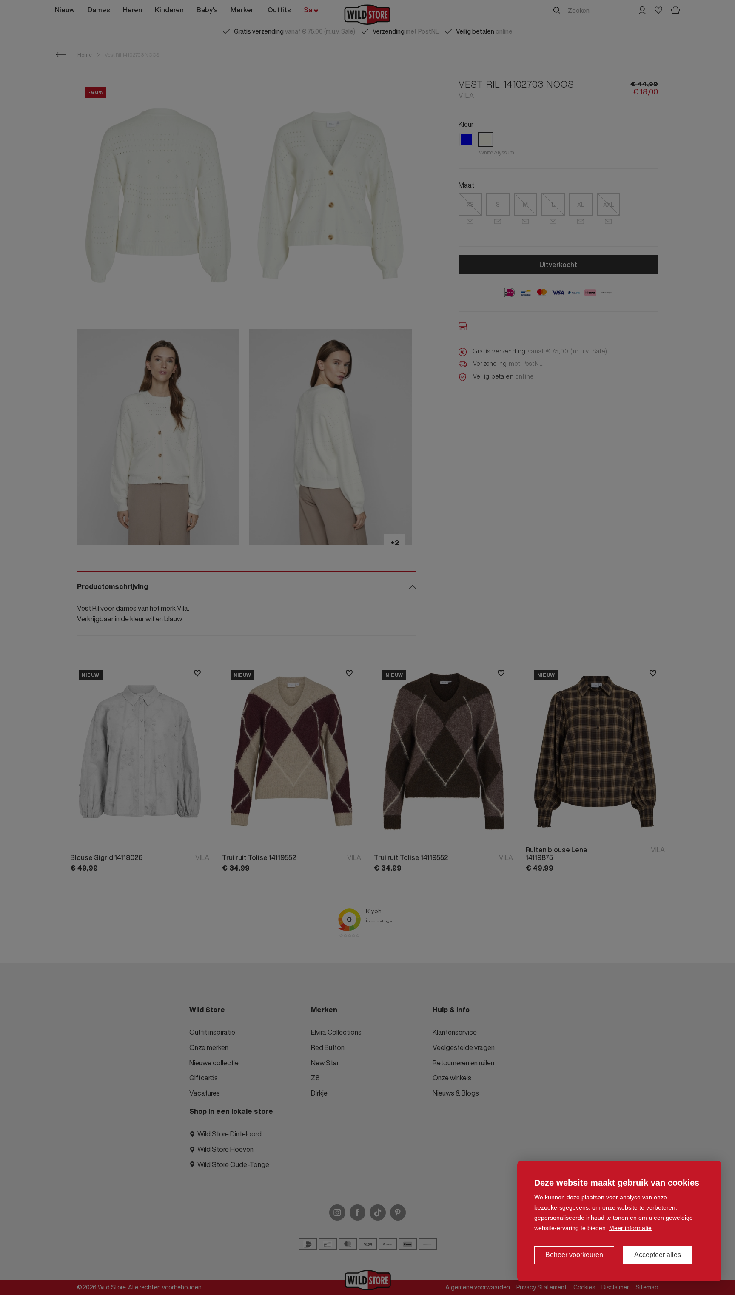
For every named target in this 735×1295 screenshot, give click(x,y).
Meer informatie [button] (630, 1227)
